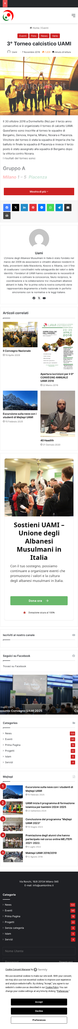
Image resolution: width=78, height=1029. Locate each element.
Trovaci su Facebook (14, 666)
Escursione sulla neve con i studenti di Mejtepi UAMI (20, 415)
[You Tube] (44, 298)
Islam (8, 756)
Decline (39, 1011)
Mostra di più (38, 191)
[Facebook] (7, 207)
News (44, 35)
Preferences (39, 1020)
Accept (39, 1002)
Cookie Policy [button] (52, 987)
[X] (15, 207)
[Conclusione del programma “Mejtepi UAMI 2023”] (13, 824)
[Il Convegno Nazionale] (20, 334)
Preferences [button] (62, 991)
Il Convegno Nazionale (17, 350)
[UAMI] (8, 15)
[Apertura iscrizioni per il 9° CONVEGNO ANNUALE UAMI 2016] (57, 346)
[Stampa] (7, 215)
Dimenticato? (66, 962)
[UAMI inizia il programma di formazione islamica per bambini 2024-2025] (13, 808)
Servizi (9, 762)
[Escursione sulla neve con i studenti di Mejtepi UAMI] (20, 400)
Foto (33, 35)
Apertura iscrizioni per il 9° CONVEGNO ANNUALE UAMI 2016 (57, 377)
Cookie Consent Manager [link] (17, 969)
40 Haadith (47, 440)
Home (35, 27)
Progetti (9, 750)
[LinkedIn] (24, 207)
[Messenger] (41, 207)
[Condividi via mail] (67, 207)
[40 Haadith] (57, 414)
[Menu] (73, 17)
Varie (55, 35)
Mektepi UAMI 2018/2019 (41, 852)
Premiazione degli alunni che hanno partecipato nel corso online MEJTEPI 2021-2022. (49, 839)
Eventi (44, 27)
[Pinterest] (33, 207)
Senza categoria (14, 927)
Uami (14, 52)
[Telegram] (59, 207)
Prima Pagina (12, 744)
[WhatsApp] (50, 207)
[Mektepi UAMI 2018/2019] (13, 856)
